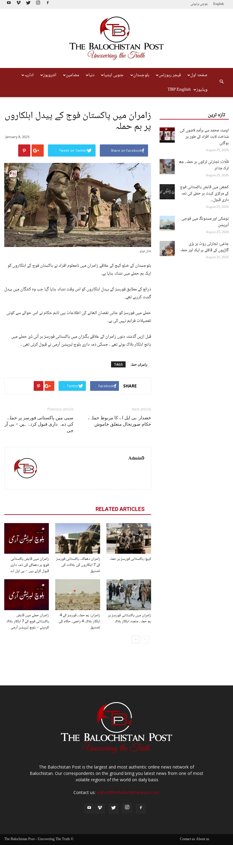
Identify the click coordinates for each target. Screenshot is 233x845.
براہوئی (195, 4)
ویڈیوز (202, 90)
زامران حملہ (138, 364)
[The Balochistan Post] (116, 38)
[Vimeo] (18, 4)
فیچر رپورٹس (170, 75)
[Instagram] (37, 4)
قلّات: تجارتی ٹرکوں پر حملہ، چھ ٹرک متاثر (204, 165)
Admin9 (136, 459)
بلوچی (204, 4)
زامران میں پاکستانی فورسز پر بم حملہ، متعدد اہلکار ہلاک (129, 618)
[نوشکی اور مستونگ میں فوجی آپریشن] (167, 223)
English (218, 4)
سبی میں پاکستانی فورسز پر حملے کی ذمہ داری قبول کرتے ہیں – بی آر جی (39, 424)
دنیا (91, 75)
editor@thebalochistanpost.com (128, 792)
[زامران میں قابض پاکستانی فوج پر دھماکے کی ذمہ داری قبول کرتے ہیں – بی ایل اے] (26, 538)
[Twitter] (28, 4)
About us (202, 839)
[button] (221, 82)
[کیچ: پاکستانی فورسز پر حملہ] (128, 538)
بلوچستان (141, 75)
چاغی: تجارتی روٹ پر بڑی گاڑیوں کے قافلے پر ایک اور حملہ (204, 247)
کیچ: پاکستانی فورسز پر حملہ (130, 559)
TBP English (179, 90)
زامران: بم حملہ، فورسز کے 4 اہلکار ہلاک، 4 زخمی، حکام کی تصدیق (79, 621)
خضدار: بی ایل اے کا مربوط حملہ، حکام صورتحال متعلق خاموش (119, 421)
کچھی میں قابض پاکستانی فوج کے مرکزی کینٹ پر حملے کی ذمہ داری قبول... (204, 194)
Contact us (187, 839)
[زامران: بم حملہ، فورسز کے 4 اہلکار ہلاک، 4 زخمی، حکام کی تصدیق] (77, 594)
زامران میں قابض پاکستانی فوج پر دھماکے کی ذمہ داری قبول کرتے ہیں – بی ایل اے (29, 565)
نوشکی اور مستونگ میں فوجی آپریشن (205, 222)
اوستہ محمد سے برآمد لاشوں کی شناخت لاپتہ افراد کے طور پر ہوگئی (204, 137)
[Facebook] (47, 4)
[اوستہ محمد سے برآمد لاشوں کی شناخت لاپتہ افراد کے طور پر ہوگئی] (167, 135)
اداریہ (29, 75)
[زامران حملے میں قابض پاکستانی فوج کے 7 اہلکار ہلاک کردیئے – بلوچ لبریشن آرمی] (26, 594)
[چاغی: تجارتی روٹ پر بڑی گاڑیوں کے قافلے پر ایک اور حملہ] (167, 248)
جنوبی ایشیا (114, 75)
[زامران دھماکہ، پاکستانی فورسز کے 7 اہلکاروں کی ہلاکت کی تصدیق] (77, 538)
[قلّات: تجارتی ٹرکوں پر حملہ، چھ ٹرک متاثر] (167, 166)
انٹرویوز (49, 75)
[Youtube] (8, 4)
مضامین (72, 75)
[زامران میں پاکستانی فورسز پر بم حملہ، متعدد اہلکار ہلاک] (128, 594)
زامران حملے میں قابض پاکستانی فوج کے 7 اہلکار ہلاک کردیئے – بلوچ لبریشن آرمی (27, 621)
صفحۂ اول (199, 75)
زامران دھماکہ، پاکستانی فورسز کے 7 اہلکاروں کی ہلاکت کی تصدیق (78, 565)
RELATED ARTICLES (120, 509)
